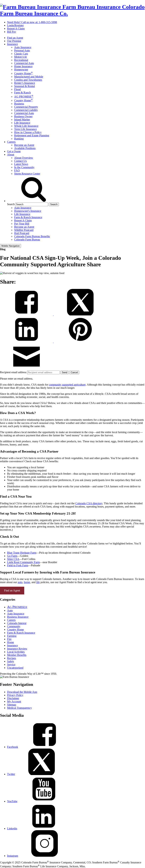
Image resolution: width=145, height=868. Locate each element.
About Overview (23, 157)
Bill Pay (11, 31)
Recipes (11, 658)
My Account (14, 701)
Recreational (21, 59)
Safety (10, 661)
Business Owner (23, 116)
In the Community (24, 167)
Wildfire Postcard (23, 229)
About (10, 154)
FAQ (17, 170)
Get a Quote (14, 151)
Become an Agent (24, 144)
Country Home (23, 73)
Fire (9, 639)
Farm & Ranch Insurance (28, 217)
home (27, 582)
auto (20, 582)
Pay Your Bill (21, 223)
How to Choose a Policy (28, 132)
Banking (19, 138)
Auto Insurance (22, 47)
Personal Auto (22, 50)
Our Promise (14, 40)
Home (10, 642)
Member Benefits (16, 654)
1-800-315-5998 (32, 22)
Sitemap (11, 704)
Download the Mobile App (22, 691)
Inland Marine (22, 119)
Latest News (21, 164)
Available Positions (25, 148)
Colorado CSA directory (88, 503)
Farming (11, 635)
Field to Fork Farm (17, 565)
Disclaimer (13, 698)
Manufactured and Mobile (28, 76)
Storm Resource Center (27, 173)
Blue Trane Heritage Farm (21, 552)
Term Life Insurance (25, 129)
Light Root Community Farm (23, 562)
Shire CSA (13, 559)
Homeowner (21, 69)
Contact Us (20, 160)
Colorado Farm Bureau (27, 239)
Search (11, 204)
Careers (11, 141)
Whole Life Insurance (26, 125)
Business (19, 103)
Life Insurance (22, 122)
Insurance (12, 44)
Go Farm (12, 555)
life (38, 582)
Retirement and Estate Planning (31, 135)
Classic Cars (21, 53)
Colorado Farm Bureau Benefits (32, 236)
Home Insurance (23, 66)
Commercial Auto (24, 63)
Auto (10, 610)
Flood (17, 89)
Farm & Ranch (22, 92)
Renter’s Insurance (24, 82)
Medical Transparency (19, 707)
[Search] (33, 200)
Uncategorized (15, 667)
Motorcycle (20, 56)
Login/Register (15, 25)
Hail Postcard (21, 233)
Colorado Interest (16, 623)
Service (11, 664)
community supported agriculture (67, 384)
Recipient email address (13, 372)
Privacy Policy (15, 695)
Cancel (74, 372)
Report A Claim (16, 28)
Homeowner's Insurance (27, 210)
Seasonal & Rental (24, 86)
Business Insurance (17, 616)
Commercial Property (26, 106)
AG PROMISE (23, 96)
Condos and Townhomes (28, 79)
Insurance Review (17, 648)
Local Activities (16, 651)
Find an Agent (15, 37)
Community (13, 626)
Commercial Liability (26, 110)
